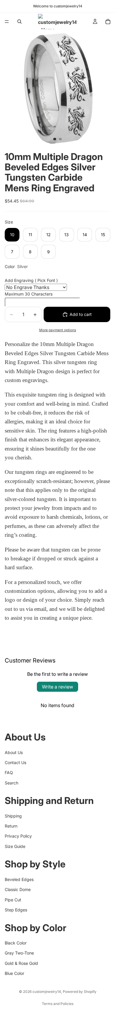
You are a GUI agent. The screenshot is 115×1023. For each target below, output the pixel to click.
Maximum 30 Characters (28, 293)
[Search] (19, 21)
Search (11, 782)
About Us (14, 752)
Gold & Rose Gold (21, 962)
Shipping (13, 815)
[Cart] (107, 21)
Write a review (57, 687)
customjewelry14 (46, 991)
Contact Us (15, 762)
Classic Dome (18, 889)
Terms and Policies (57, 1003)
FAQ (9, 772)
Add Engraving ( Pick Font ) (31, 280)
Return (11, 825)
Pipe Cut (13, 899)
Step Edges (16, 909)
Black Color (16, 942)
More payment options (57, 330)
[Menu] (7, 21)
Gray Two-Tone (19, 952)
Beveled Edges (19, 879)
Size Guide (15, 846)
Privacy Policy (18, 835)
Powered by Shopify (79, 991)
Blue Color (14, 973)
